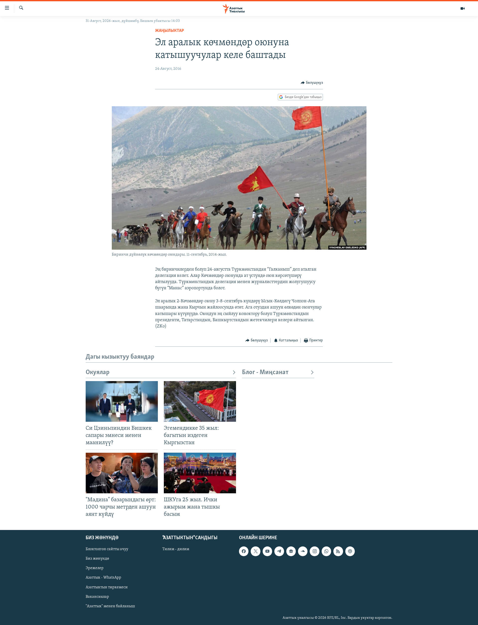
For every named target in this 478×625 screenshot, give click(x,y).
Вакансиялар (97, 597)
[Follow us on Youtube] (267, 551)
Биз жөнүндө (97, 559)
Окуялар (98, 372)
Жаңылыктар (169, 31)
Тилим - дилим (175, 549)
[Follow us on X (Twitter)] (255, 551)
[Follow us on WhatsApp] (326, 551)
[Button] (312, 83)
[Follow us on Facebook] (243, 551)
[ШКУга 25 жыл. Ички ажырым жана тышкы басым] (200, 473)
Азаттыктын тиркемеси (107, 587)
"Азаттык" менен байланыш (110, 606)
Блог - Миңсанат (265, 372)
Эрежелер (95, 568)
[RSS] (338, 551)
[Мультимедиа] (462, 8)
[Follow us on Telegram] (279, 551)
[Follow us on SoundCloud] (302, 551)
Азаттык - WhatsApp (103, 578)
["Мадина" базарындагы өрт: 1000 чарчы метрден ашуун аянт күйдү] (122, 473)
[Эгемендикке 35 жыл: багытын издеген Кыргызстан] (200, 401)
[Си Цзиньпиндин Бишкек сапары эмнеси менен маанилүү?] (122, 401)
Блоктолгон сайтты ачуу (107, 549)
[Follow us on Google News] (291, 551)
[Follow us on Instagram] (314, 551)
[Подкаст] (350, 551)
